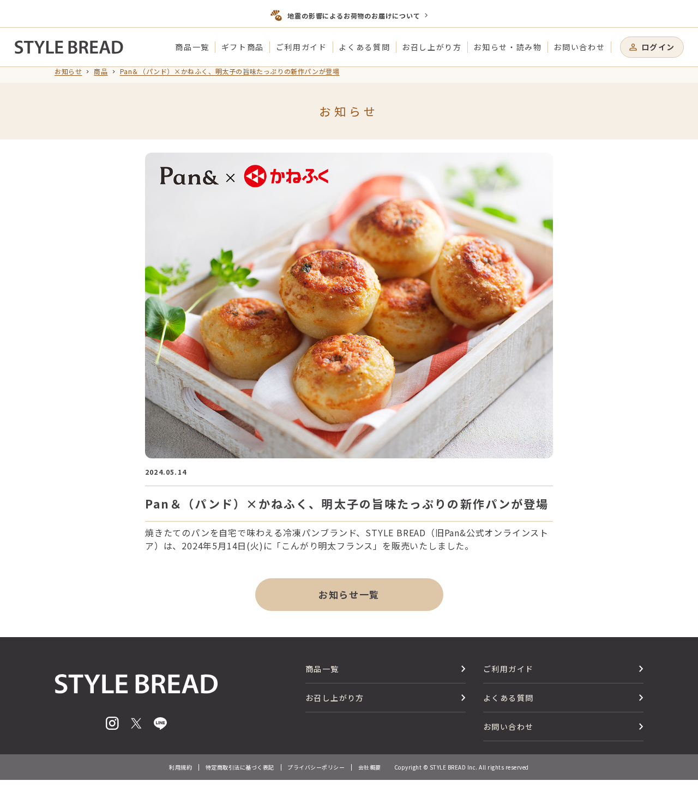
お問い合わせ (579, 46)
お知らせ (68, 71)
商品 (100, 71)
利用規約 (180, 767)
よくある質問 (364, 46)
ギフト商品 (242, 46)
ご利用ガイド (301, 46)
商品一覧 (192, 46)
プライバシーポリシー (316, 767)
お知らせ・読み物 (507, 46)
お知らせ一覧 (349, 594)
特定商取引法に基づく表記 (240, 767)
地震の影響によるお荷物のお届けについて (353, 15)
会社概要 (369, 767)
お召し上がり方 (432, 46)
